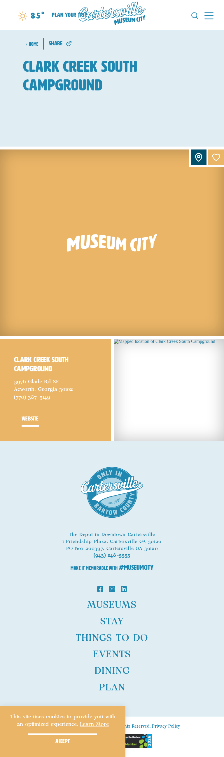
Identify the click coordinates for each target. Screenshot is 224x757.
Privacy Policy (166, 726)
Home (33, 44)
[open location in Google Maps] (169, 389)
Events (112, 654)
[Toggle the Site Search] (194, 15)
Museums (111, 605)
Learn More (94, 724)
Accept (62, 741)
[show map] (198, 157)
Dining (112, 671)
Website (30, 419)
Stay (112, 621)
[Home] (112, 15)
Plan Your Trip (70, 15)
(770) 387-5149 (32, 397)
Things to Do (112, 638)
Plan (112, 687)
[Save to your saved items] (216, 157)
